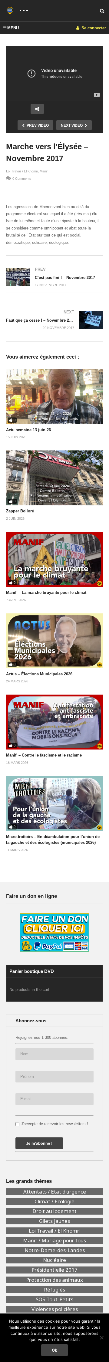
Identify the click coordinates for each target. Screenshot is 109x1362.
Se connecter (93, 28)
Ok (54, 1350)
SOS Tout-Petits (54, 1299)
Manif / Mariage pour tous (54, 1240)
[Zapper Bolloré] (54, 477)
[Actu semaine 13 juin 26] (54, 396)
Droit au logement (54, 1211)
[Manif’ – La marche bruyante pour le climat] (54, 559)
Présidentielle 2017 (54, 1269)
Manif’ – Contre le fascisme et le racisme (44, 755)
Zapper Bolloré (20, 511)
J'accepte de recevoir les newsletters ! (54, 1124)
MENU (13, 28)
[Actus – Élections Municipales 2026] (54, 640)
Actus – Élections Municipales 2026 (39, 674)
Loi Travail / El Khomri (22, 171)
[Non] (101, 1338)
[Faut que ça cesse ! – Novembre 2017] (54, 319)
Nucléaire (54, 1260)
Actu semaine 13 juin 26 (28, 430)
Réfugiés (54, 1289)
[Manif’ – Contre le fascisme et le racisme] (54, 722)
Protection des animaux (54, 1280)
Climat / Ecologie (54, 1201)
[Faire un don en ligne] (54, 932)
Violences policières (54, 1309)
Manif (44, 171)
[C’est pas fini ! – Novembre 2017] (54, 277)
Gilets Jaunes (54, 1221)
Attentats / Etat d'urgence (54, 1191)
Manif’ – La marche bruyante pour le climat (46, 592)
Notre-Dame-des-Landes (55, 1250)
